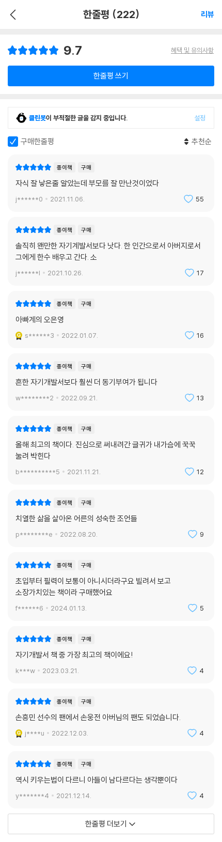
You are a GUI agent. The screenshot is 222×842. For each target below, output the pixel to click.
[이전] (11, 14)
